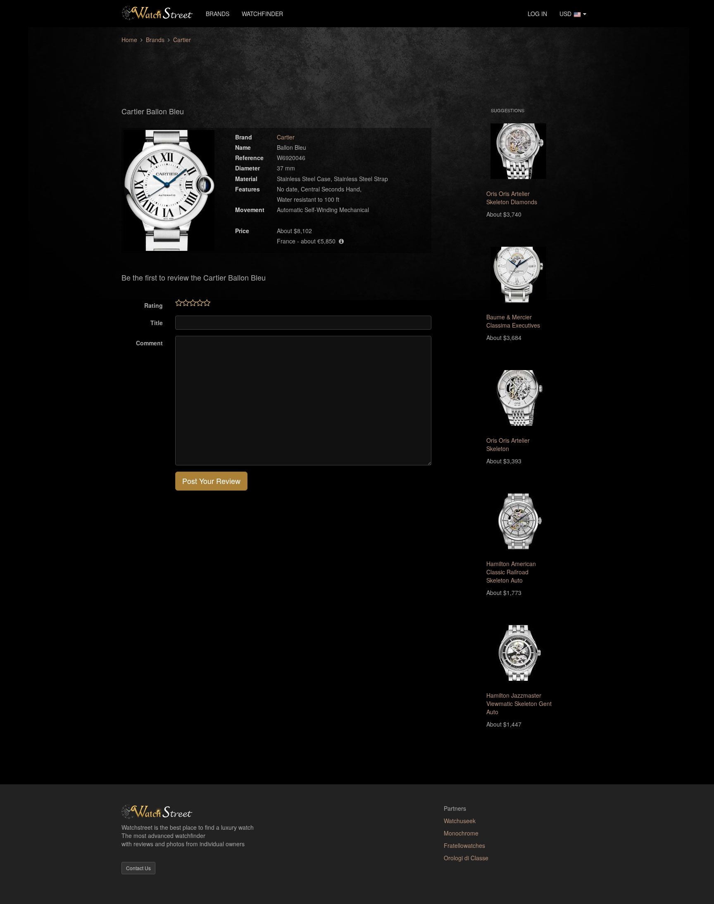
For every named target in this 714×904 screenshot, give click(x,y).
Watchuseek (460, 821)
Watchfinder (262, 13)
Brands (217, 13)
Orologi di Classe (466, 858)
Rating (153, 305)
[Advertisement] (357, 70)
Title (156, 323)
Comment (149, 343)
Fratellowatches (464, 845)
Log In (537, 13)
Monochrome (461, 833)
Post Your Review (211, 480)
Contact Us (138, 867)
